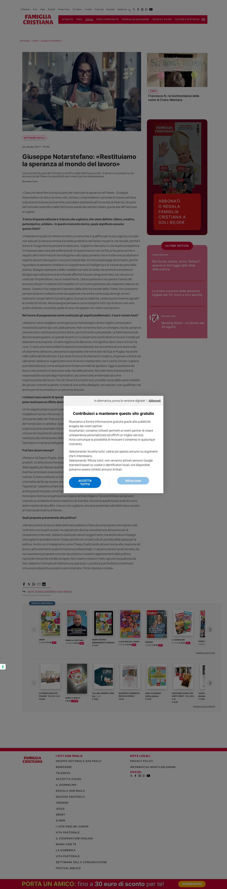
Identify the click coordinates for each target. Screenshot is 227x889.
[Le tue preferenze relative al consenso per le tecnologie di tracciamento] (3, 667)
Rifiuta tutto (133, 480)
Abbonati (155, 400)
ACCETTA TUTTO (85, 482)
